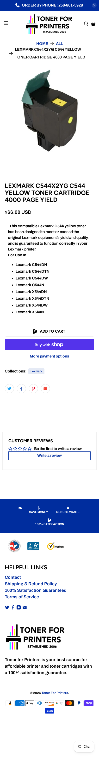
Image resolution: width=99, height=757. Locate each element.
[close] (94, 5)
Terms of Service (22, 596)
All (59, 44)
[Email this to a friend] (45, 388)
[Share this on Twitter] (9, 388)
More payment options (49, 356)
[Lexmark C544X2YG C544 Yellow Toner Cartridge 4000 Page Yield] (49, 111)
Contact (13, 577)
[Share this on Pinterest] (33, 388)
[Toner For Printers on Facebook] (13, 608)
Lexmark (36, 371)
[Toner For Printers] (49, 24)
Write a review (49, 455)
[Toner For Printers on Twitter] (7, 608)
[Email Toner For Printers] (24, 608)
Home (42, 44)
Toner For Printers (55, 693)
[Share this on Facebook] (21, 388)
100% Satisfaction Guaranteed (36, 590)
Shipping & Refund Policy (31, 583)
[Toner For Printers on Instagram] (18, 608)
